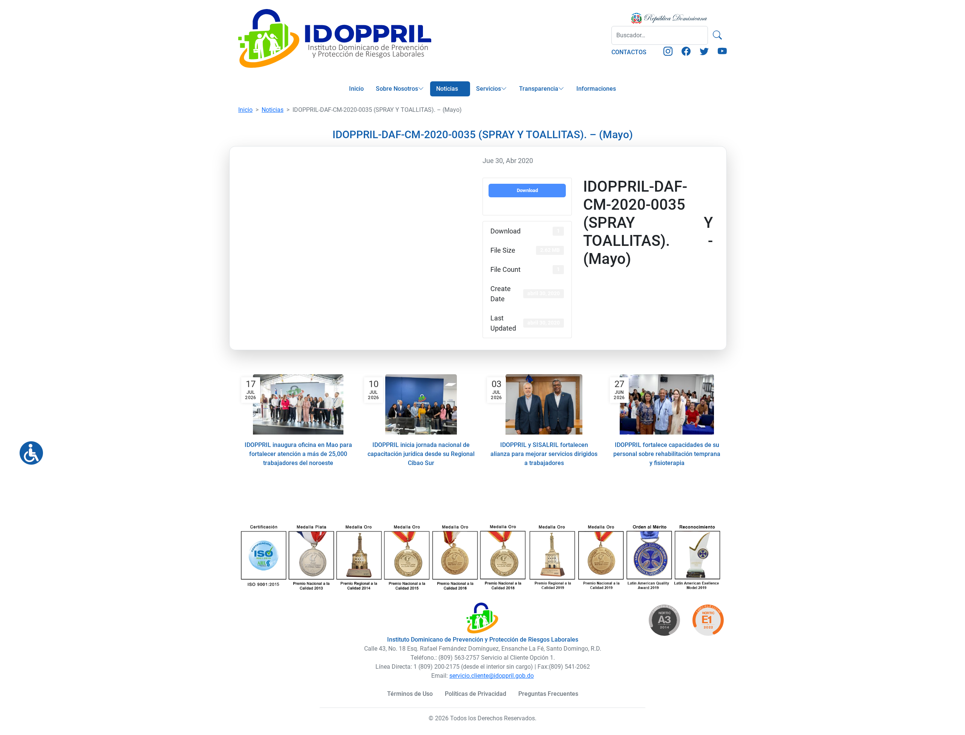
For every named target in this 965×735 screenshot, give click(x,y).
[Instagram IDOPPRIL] (667, 52)
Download (527, 190)
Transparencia (538, 88)
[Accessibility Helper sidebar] (28, 450)
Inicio (356, 88)
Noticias (447, 88)
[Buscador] (717, 35)
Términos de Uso (410, 693)
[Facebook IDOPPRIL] (686, 52)
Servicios (488, 88)
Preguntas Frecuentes (548, 693)
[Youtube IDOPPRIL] (722, 52)
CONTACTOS (628, 52)
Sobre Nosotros (397, 88)
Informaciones (596, 88)
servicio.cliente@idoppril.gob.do (491, 675)
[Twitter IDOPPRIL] (704, 52)
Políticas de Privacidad (475, 693)
